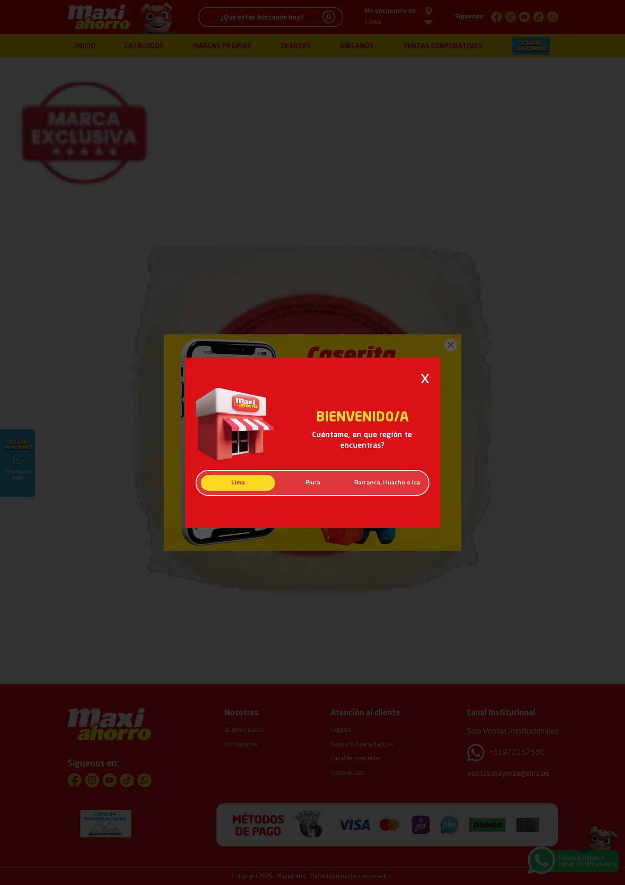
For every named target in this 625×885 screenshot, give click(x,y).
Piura (312, 482)
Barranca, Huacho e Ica (387, 482)
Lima (238, 482)
